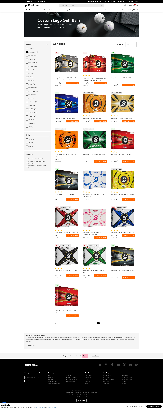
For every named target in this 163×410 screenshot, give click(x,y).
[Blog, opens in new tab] (136, 365)
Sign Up (27, 380)
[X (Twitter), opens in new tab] (124, 365)
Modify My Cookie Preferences (134, 406)
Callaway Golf (88, 377)
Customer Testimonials (108, 379)
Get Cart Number (81, 400)
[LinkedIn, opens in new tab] (130, 365)
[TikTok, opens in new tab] (112, 365)
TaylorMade (87, 381)
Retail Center (51, 379)
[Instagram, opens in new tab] (106, 365)
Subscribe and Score (70, 381)
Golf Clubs (123, 381)
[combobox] (81, 5)
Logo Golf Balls (124, 375)
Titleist (86, 383)
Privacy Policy (40, 407)
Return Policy (86, 392)
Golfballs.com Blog (107, 375)
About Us (50, 375)
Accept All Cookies (154, 406)
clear (47, 44)
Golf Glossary (106, 377)
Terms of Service (69, 392)
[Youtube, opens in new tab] (118, 365)
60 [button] (128, 44)
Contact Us (50, 377)
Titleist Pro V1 (106, 383)
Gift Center (68, 375)
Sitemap (87, 396)
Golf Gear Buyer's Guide (71, 377)
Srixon (86, 379)
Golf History (106, 381)
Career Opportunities (52, 381)
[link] (128, 5)
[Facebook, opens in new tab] (100, 365)
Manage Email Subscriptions (54, 383)
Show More (31, 345)
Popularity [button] (119, 44)
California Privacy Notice (73, 394)
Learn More (95, 356)
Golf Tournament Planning (72, 379)
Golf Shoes (123, 383)
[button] (102, 5)
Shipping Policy (93, 392)
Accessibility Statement (79, 396)
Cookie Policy (52, 407)
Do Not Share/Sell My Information (87, 394)
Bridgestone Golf (88, 375)
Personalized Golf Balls (126, 377)
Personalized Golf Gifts (126, 379)
